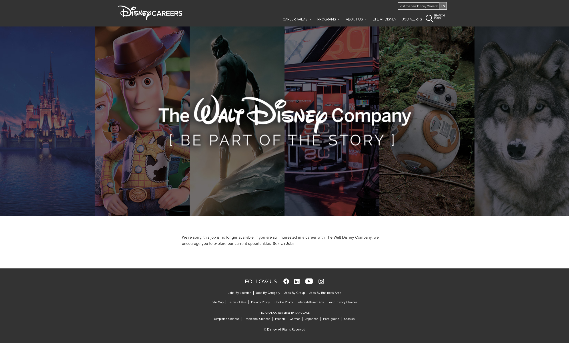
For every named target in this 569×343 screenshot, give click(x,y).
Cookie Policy (283, 302)
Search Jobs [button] (439, 17)
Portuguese (331, 319)
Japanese (312, 319)
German (295, 319)
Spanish (349, 319)
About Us (354, 19)
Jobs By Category (268, 293)
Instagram (321, 281)
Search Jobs (283, 243)
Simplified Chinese (227, 319)
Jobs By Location (239, 293)
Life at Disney (384, 19)
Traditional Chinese (257, 319)
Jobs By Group (294, 293)
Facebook (286, 281)
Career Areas (295, 19)
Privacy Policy (260, 302)
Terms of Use (237, 302)
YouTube (309, 281)
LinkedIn (297, 281)
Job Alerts (412, 19)
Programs (326, 19)
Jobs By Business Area (325, 293)
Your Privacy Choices (343, 302)
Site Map (218, 302)
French (280, 319)
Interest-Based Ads (311, 302)
